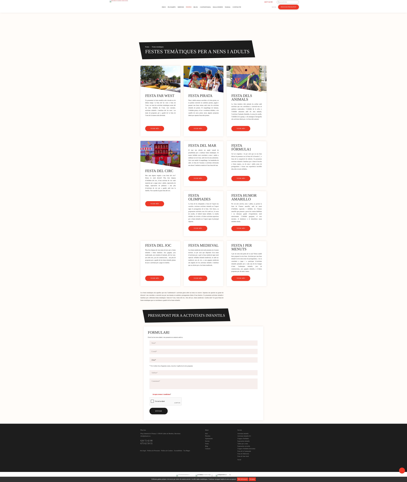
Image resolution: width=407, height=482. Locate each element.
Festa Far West (159, 96)
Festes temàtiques (158, 47)
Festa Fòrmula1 (241, 147)
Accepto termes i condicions (161, 394)
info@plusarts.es (145, 436)
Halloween (218, 7)
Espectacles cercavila (243, 446)
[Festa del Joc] (160, 241)
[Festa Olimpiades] (204, 192)
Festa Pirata (200, 96)
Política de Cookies (167, 450)
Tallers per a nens (242, 443)
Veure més (154, 128)
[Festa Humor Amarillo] (247, 192)
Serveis (181, 7)
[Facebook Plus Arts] (239, 463)
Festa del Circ (159, 171)
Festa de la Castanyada (244, 451)
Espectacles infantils (243, 441)
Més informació (242, 479)
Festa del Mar (202, 145)
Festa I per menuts (241, 247)
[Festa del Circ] (160, 154)
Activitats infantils (242, 433)
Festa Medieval (203, 245)
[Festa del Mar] (204, 142)
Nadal (228, 7)
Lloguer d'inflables (243, 438)
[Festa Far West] (160, 79)
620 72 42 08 (268, 2)
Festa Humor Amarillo (244, 197)
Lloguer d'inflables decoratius (246, 448)
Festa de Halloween (243, 454)
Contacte (237, 7)
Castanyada (205, 7)
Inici (164, 7)
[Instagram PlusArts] (243, 463)
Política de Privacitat (153, 450)
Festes (188, 7)
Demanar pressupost (288, 7)
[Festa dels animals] (247, 79)
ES (272, 7)
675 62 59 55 (146, 443)
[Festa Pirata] (204, 79)
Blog (196, 7)
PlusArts (172, 7)
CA (275, 7)
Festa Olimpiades (199, 197)
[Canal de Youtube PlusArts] (246, 463)
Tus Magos (186, 450)
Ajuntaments (209, 438)
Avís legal (143, 450)
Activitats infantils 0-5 (244, 436)
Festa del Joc (158, 245)
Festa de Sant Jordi (243, 456)
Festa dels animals (241, 97)
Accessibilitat (178, 450)
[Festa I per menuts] (247, 241)
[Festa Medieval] (204, 241)
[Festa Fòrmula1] (247, 142)
